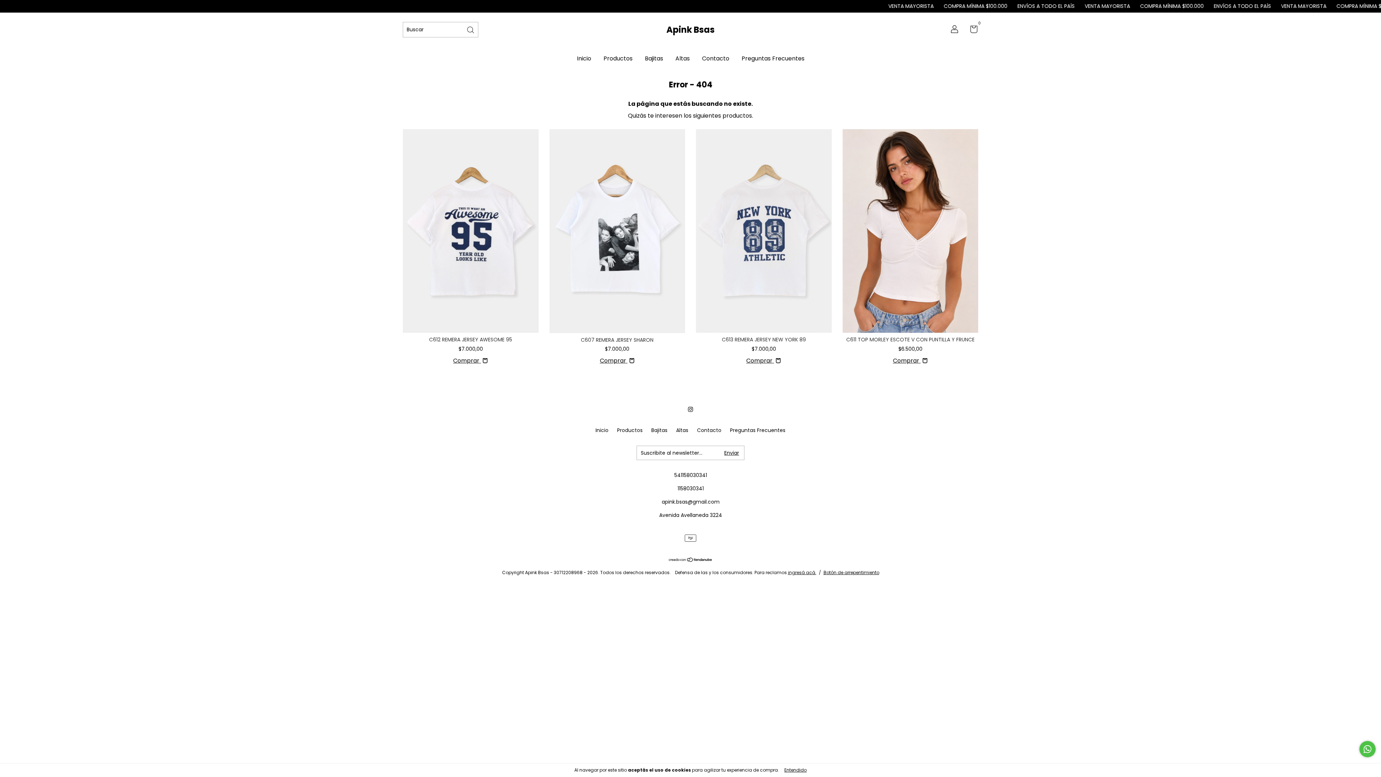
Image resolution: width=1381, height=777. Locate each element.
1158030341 (691, 488)
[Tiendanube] (690, 560)
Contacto (715, 58)
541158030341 (690, 475)
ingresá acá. (802, 572)
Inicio (584, 58)
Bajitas (654, 58)
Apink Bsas (690, 30)
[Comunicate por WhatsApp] (1367, 749)
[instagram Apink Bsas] (690, 409)
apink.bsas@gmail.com (691, 501)
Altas (682, 58)
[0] (971, 30)
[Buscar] (471, 29)
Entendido (795, 770)
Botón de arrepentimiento (851, 572)
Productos (618, 58)
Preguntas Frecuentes (773, 58)
